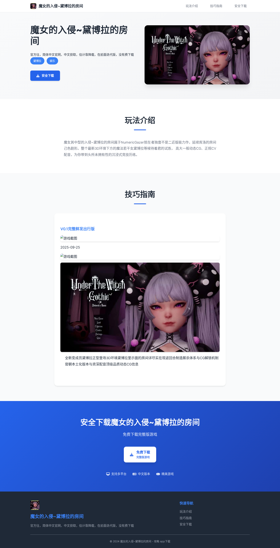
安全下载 (240, 6)
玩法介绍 (192, 6)
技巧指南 (216, 6)
